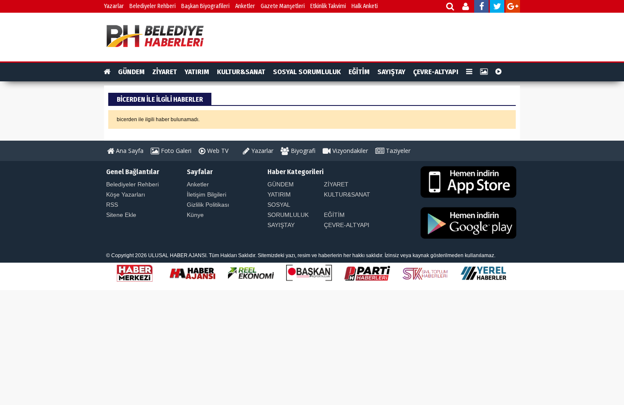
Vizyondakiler (349, 151)
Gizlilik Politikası (208, 204)
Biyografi (302, 151)
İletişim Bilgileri (206, 194)
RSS (112, 204)
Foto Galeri (175, 151)
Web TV (216, 151)
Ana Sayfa (128, 151)
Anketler (245, 6)
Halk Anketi (364, 6)
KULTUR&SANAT (241, 71)
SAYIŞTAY (391, 71)
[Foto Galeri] (484, 72)
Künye (195, 214)
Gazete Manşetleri (283, 6)
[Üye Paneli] (466, 7)
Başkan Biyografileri (205, 6)
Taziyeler (397, 151)
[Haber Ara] (450, 7)
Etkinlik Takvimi (328, 6)
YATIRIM (197, 71)
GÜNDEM (131, 71)
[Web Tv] (498, 72)
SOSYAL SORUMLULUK (307, 71)
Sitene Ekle (121, 214)
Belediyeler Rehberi (152, 6)
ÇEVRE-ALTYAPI (435, 71)
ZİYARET (164, 71)
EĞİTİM (359, 71)
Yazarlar (114, 6)
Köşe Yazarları (125, 194)
